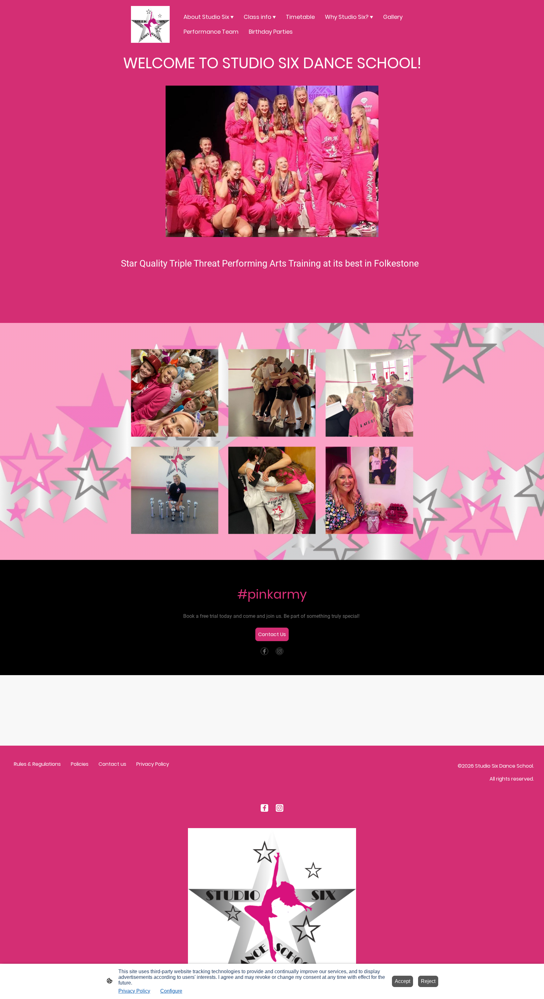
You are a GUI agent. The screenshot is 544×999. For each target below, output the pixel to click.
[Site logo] (150, 24)
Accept (402, 981)
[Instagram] (279, 651)
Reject (428, 981)
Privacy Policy (134, 991)
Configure (171, 991)
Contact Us (272, 634)
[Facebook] (264, 651)
